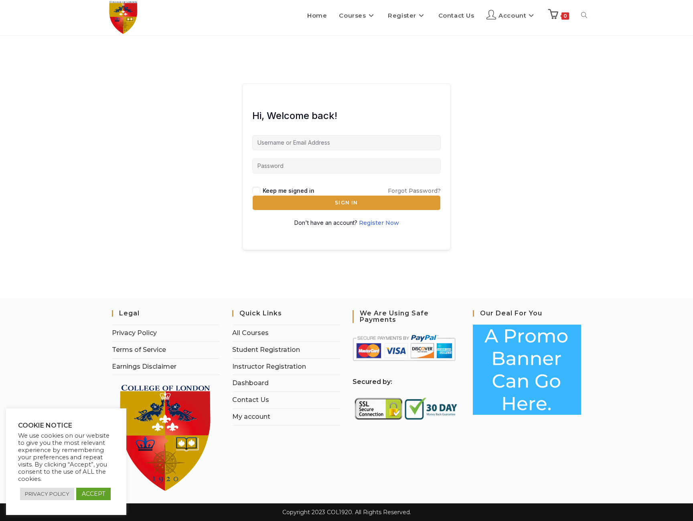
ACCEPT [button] (93, 493)
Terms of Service (139, 349)
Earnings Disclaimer (144, 366)
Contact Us (250, 400)
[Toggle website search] (584, 15)
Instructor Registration (269, 366)
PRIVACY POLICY (47, 494)
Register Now (379, 222)
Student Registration (266, 349)
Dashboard (250, 383)
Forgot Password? (414, 190)
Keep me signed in (288, 190)
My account (251, 416)
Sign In (346, 203)
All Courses (250, 333)
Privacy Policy (134, 333)
